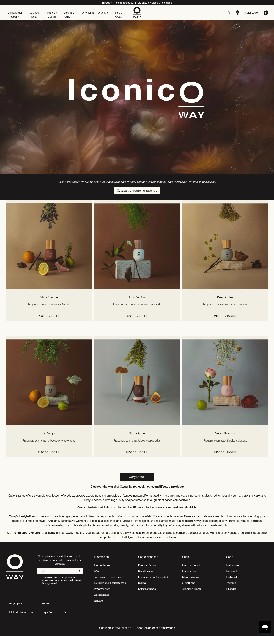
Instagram (232, 564)
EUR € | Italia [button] (17, 612)
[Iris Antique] (49, 382)
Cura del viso (189, 570)
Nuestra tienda (147, 588)
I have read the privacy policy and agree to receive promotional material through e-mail (61, 580)
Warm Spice (137, 433)
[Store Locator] (237, 12)
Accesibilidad (101, 594)
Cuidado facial (34, 14)
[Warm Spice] (137, 382)
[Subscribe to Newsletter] (79, 571)
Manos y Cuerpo (52, 14)
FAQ (96, 570)
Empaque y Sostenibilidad (153, 576)
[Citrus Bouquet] (49, 246)
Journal (142, 582)
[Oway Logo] (137, 12)
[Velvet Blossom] (225, 382)
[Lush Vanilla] (137, 246)
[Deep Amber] (225, 246)
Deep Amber (225, 297)
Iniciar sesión (251, 12)
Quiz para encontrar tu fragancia (137, 190)
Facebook (232, 570)
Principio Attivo (147, 564)
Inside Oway (118, 14)
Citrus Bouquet (49, 297)
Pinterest (231, 576)
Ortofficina (88, 12)
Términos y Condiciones (108, 576)
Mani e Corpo (190, 576)
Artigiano (103, 12)
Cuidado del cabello (15, 14)
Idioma (45, 603)
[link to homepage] (15, 578)
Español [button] (47, 612)
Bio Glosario (145, 570)
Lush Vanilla (137, 297)
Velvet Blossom (225, 433)
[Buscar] (228, 12)
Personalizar (49, 325)
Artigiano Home (191, 588)
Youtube (231, 582)
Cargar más (137, 477)
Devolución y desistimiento (110, 582)
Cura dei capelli (191, 564)
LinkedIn (231, 588)
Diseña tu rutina (69, 14)
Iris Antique (49, 433)
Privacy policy (102, 588)
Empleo (98, 600)
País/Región (15, 603)
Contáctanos (102, 564)
